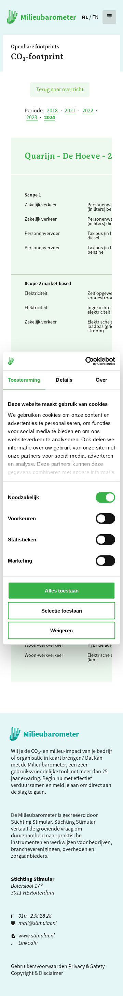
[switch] (105, 518)
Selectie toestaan (61, 610)
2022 (88, 110)
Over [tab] (101, 380)
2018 (53, 110)
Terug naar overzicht (59, 89)
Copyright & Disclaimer (37, 972)
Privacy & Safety (86, 966)
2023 (32, 117)
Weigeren (61, 630)
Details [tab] (64, 380)
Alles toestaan (62, 591)
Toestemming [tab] (24, 380)
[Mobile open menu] (109, 17)
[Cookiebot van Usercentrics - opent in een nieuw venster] (86, 361)
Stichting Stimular (75, 821)
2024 (49, 117)
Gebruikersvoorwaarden (39, 966)
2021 (71, 110)
